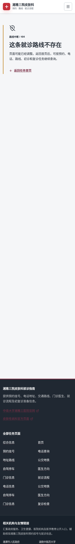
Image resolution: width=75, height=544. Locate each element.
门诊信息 (9, 477)
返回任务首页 (22, 70)
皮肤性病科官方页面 (16, 418)
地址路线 (9, 460)
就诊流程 (44, 477)
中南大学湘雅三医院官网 (19, 410)
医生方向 (44, 468)
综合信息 (9, 442)
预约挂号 (9, 451)
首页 (41, 442)
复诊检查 (44, 503)
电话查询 (44, 451)
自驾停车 (9, 468)
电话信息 (9, 486)
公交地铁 (44, 460)
